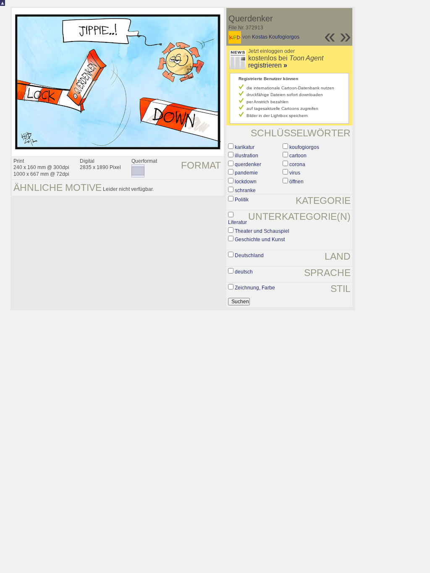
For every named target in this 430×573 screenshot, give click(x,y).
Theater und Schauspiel (262, 231)
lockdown (246, 182)
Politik (242, 200)
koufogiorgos (304, 147)
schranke (245, 190)
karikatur (244, 147)
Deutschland (249, 255)
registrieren (267, 65)
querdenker (248, 164)
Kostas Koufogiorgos (275, 37)
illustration (246, 156)
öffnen (296, 182)
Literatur (237, 222)
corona (297, 164)
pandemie (246, 173)
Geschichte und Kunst (260, 239)
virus (294, 173)
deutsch (244, 272)
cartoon (298, 156)
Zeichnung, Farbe (255, 288)
